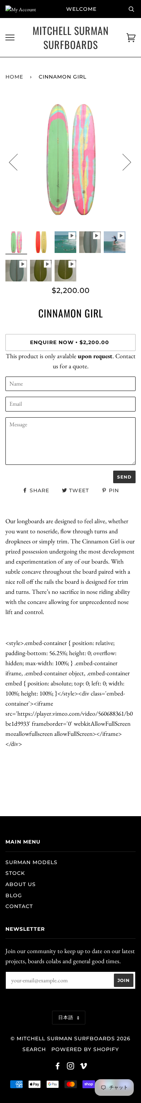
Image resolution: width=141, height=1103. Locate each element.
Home (14, 77)
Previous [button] (17, 161)
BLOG (13, 895)
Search (34, 1049)
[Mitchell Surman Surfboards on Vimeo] (83, 1067)
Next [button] (122, 161)
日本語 (66, 1017)
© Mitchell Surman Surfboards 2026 (70, 1038)
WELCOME (81, 9)
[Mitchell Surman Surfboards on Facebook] (57, 1067)
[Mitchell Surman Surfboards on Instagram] (70, 1067)
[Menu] (9, 37)
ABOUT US (20, 884)
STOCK (15, 873)
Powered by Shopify (85, 1049)
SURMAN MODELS (31, 862)
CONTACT (19, 906)
